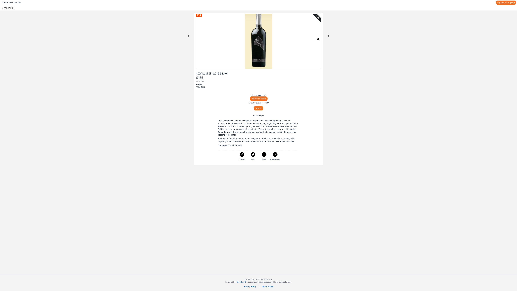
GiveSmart (241, 282)
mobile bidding (263, 282)
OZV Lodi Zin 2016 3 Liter (212, 73)
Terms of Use (267, 286)
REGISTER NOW (259, 98)
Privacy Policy (250, 286)
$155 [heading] (199, 78)
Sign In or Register (506, 2)
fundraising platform (282, 282)
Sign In (258, 108)
